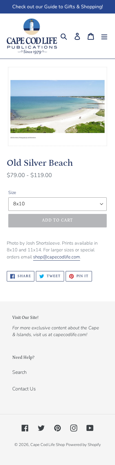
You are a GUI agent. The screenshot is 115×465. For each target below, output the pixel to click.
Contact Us (24, 389)
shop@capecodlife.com (56, 257)
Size (12, 193)
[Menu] (104, 36)
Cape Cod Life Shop (47, 445)
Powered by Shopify (83, 445)
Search (19, 372)
